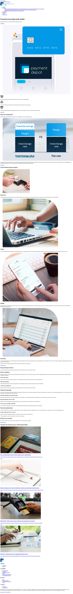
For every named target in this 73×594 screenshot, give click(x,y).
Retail (4, 573)
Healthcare (4, 571)
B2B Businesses (5, 570)
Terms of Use (2, 592)
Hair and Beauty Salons (7, 575)
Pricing (4, 566)
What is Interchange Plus (24, 8)
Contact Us (4, 12)
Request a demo (3, 422)
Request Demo (5, 587)
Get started (2, 23)
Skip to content (3, 0)
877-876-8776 (7, 1)
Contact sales (5, 14)
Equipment (4, 11)
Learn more (2, 165)
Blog (14, 10)
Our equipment (3, 365)
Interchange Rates (20, 9)
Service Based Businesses (7, 574)
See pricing (2, 112)
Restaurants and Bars (6, 572)
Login (4, 13)
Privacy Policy (8, 592)
